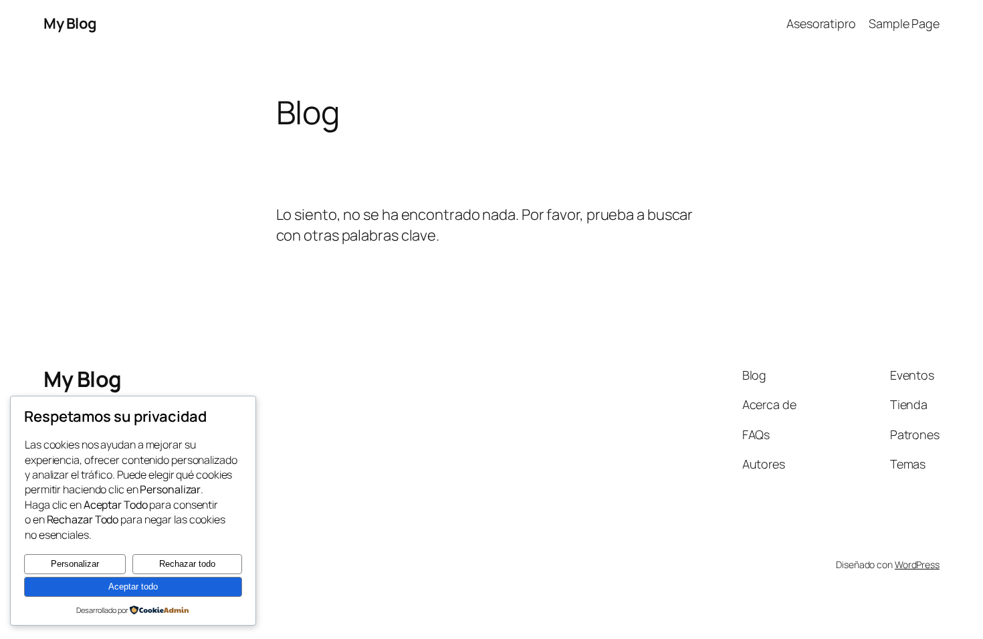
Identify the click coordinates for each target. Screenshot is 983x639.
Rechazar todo (187, 564)
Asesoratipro (821, 23)
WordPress (917, 564)
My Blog (70, 23)
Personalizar (75, 564)
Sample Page (904, 23)
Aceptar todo (133, 587)
